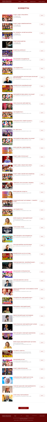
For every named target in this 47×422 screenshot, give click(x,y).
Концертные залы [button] (32, 1)
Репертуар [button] (25, 1)
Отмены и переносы (42, 1)
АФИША (20, 1)
